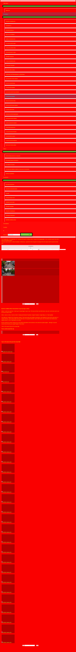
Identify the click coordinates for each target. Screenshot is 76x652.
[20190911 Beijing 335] (8, 638)
